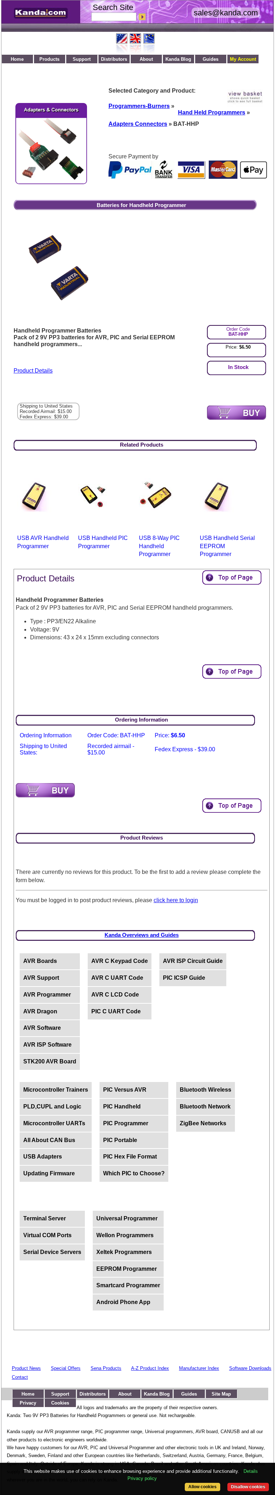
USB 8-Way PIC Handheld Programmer (159, 546)
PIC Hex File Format (130, 1157)
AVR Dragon (40, 1011)
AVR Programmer (47, 995)
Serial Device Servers (52, 1252)
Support (82, 59)
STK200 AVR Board (49, 1061)
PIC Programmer (125, 1123)
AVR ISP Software (47, 1045)
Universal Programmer (127, 1218)
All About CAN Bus (49, 1140)
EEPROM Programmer (126, 1269)
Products (49, 59)
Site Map (221, 1394)
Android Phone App (123, 1302)
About (146, 59)
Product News (26, 1368)
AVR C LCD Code (115, 995)
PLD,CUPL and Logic (52, 1106)
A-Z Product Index (150, 1368)
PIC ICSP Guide (184, 978)
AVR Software (42, 1028)
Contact (20, 1377)
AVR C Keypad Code (119, 961)
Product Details (33, 371)
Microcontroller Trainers (55, 1090)
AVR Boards (40, 961)
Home (17, 59)
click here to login (176, 900)
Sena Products (106, 1368)
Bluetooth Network (205, 1106)
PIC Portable (120, 1140)
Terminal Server (44, 1218)
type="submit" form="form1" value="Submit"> (236, 412)
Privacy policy (142, 1478)
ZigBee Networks (203, 1123)
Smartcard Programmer (128, 1285)
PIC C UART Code (116, 1011)
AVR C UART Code (117, 978)
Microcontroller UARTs (54, 1123)
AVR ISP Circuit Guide (193, 961)
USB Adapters (42, 1157)
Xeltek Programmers (124, 1252)
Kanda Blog (178, 59)
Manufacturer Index (199, 1368)
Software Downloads (250, 1368)
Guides (210, 59)
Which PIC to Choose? (134, 1173)
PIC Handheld (122, 1106)
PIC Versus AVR (124, 1090)
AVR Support (41, 978)
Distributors (114, 59)
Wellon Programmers (125, 1235)
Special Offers (66, 1368)
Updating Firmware (49, 1173)
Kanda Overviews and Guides (142, 935)
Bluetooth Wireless (205, 1090)
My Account (243, 59)
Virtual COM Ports (47, 1235)
